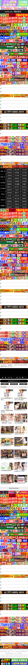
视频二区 (3, 177)
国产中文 (9, 204)
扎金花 (17, 189)
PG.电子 (23, 384)
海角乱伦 (17, 201)
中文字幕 (17, 175)
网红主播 (17, 169)
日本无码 (24, 169)
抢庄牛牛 (17, 187)
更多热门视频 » (23, 387)
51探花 (24, 192)
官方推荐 (3, 188)
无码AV (3, 194)
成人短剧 (24, 204)
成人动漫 (24, 172)
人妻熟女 (9, 178)
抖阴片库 (3, 200)
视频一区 (3, 171)
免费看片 (3, 205)
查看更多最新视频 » (14, 488)
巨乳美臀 (24, 175)
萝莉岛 (24, 195)
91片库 (9, 195)
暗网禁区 (9, 201)
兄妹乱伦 (17, 204)
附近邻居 (9, 181)
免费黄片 (24, 198)
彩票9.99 (9, 189)
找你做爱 (24, 181)
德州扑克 (24, 187)
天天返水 (24, 189)
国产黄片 (9, 198)
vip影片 (5, 384)
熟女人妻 (17, 198)
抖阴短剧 (17, 207)
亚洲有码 (9, 172)
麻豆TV (17, 192)
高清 (17, 377)
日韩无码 (24, 207)
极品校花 (9, 207)
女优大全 (17, 195)
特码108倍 (14, 384)
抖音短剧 (9, 192)
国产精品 (9, 169)
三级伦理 (9, 175)
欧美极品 (17, 172)
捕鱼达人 (9, 187)
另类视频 (24, 178)
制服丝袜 (17, 178)
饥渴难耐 (17, 181)
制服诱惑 (24, 201)
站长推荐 (3, 182)
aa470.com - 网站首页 (13, 12)
